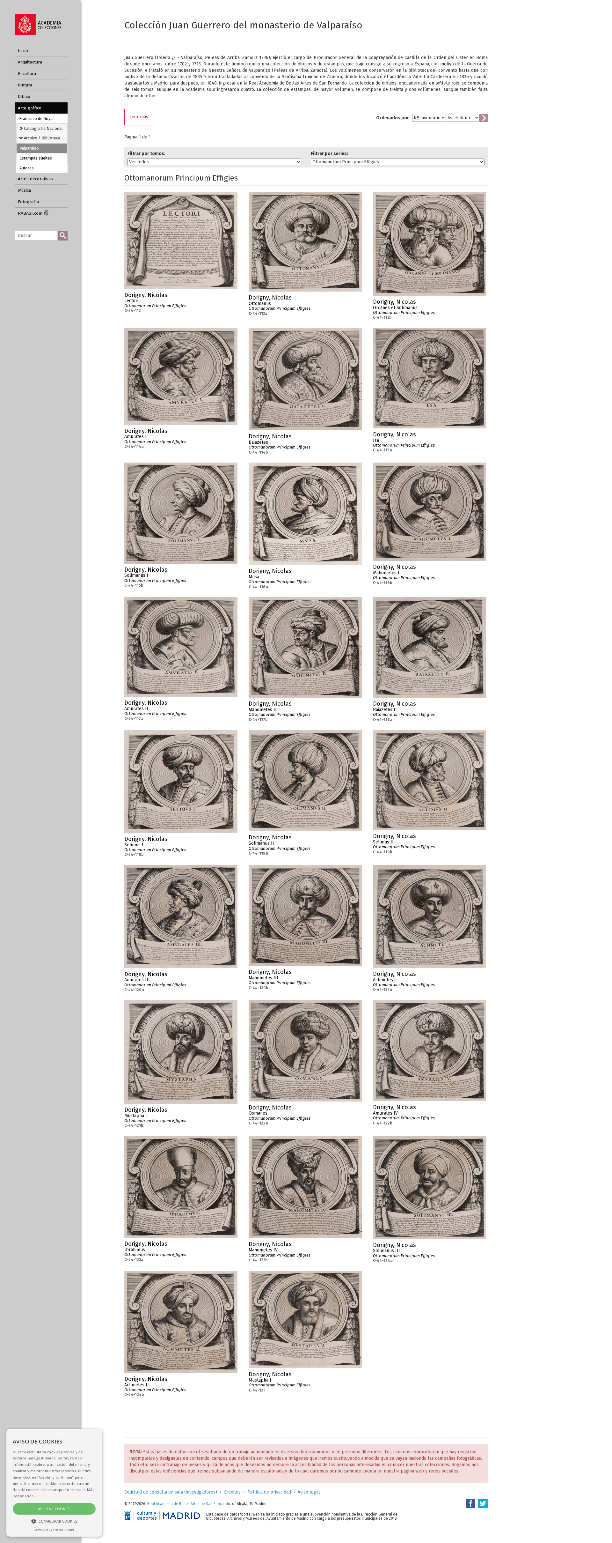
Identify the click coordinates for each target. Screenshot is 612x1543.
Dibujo (24, 96)
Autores (26, 168)
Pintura (25, 85)
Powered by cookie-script (54, 1530)
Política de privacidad (269, 1492)
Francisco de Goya (36, 118)
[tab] (42, 128)
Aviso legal (309, 1492)
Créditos (232, 1492)
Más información (232, 297)
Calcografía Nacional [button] (43, 128)
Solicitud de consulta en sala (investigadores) (170, 1492)
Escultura (27, 73)
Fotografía (28, 201)
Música (24, 190)
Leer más (138, 117)
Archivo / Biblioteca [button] (41, 138)
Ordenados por (392, 118)
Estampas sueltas (36, 158)
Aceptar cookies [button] (54, 1508)
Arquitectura (30, 62)
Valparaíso (29, 148)
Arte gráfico (29, 108)
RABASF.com (31, 213)
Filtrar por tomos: (146, 153)
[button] (54, 1521)
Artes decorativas (35, 179)
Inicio (23, 50)
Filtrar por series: (329, 153)
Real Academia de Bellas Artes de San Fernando (188, 1504)
